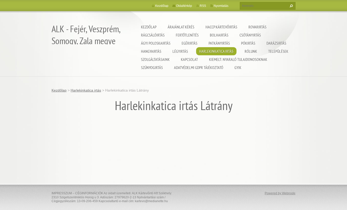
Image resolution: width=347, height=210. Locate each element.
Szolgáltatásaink (155, 59)
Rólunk (251, 51)
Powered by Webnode (280, 193)
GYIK (237, 67)
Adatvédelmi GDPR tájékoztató (198, 67)
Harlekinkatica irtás (216, 51)
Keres (290, 6)
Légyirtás (180, 51)
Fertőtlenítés (187, 35)
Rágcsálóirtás (153, 35)
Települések (278, 51)
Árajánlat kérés (181, 26)
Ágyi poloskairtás (155, 43)
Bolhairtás (219, 35)
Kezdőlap (148, 26)
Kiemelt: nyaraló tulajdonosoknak (238, 59)
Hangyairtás (151, 51)
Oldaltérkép (184, 6)
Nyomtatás (221, 6)
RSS (203, 6)
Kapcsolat (189, 59)
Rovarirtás (257, 26)
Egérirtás (189, 43)
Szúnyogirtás (152, 67)
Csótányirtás (250, 35)
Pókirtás (248, 43)
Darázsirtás (276, 43)
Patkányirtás (219, 43)
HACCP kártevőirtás (221, 26)
